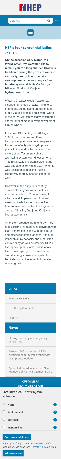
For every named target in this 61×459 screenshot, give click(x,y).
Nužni (11, 405)
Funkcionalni (15, 412)
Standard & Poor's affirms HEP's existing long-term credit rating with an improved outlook (29, 354)
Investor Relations (19, 298)
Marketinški (15, 427)
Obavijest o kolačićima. (43, 446)
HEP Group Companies (22, 308)
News (13, 327)
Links (12, 288)
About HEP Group (30, 386)
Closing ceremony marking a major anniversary (29, 339)
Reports (13, 317)
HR (56, 21)
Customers (30, 381)
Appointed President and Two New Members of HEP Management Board (30, 369)
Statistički (13, 420)
